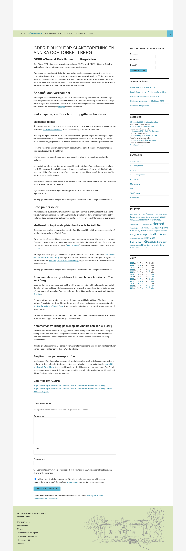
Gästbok (68, 33)
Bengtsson (150, 214)
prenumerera (72, 482)
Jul (145, 227)
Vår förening (135, 193)
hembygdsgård (147, 224)
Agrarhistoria (134, 214)
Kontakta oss (22, 525)
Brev (132, 217)
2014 (132, 288)
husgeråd (133, 228)
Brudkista (137, 217)
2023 (132, 268)
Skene (163, 234)
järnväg (159, 227)
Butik (91, 33)
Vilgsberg (160, 245)
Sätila (151, 242)
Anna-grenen (135, 179)
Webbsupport (73, 245)
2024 (132, 265)
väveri (145, 248)
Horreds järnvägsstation (139, 105)
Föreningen (34, 33)
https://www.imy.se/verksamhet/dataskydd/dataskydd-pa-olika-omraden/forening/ (70, 385)
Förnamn (134, 54)
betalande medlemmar (52, 129)
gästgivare (133, 224)
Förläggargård (134, 220)
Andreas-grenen (136, 166)
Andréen (142, 214)
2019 (132, 277)
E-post (133, 65)
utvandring (151, 245)
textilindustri (160, 242)
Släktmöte (149, 237)
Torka (132, 245)
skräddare (140, 238)
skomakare (133, 238)
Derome (143, 217)
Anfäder (133, 170)
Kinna (165, 227)
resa (158, 235)
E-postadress (40, 459)
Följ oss (20, 529)
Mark (132, 188)
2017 (132, 281)
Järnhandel (151, 228)
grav (161, 220)
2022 (132, 270)
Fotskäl (162, 217)
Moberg (132, 235)
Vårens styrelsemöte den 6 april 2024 (144, 96)
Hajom (139, 224)
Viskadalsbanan (136, 248)
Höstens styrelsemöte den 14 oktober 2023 (147, 101)
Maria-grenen (135, 184)
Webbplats (134, 197)
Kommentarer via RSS (27, 536)
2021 (132, 272)
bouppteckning (161, 214)
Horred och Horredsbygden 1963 (143, 87)
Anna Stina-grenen (137, 175)
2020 (132, 274)
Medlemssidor (52, 33)
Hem (23, 33)
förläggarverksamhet (149, 219)
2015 (132, 286)
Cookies (20, 543)
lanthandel (163, 231)
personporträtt (145, 234)
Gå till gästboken (136, 145)
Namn (37, 448)
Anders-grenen (136, 161)
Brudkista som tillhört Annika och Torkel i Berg (148, 92)
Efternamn (134, 59)
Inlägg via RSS (24, 540)
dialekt (148, 217)
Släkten (79, 33)
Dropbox (37, 248)
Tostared (137, 245)
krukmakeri (149, 231)
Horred (158, 223)
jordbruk (139, 228)
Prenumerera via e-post (28, 532)
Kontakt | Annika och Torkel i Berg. (64, 260)
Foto (156, 217)
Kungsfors (157, 231)
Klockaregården (138, 230)
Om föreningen (23, 522)
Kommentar (39, 416)
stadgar (61, 106)
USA (143, 245)
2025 (132, 263)
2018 (132, 279)
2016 (132, 284)
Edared (153, 217)
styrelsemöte (139, 241)
